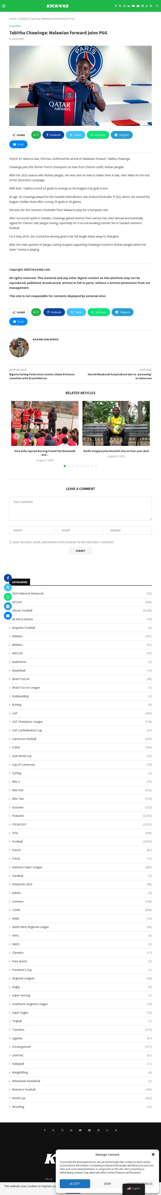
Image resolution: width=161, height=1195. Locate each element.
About (48, 1179)
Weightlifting (82, 1072)
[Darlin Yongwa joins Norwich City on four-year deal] (116, 423)
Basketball (82, 670)
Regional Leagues (82, 978)
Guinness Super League (82, 867)
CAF (82, 713)
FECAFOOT (82, 824)
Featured (82, 816)
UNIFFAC (82, 1055)
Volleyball (82, 1064)
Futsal (82, 858)
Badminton (82, 662)
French (82, 850)
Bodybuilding (82, 696)
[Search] (157, 6)
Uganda (82, 1038)
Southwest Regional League (82, 1004)
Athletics (82, 645)
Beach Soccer (82, 679)
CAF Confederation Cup (82, 730)
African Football (82, 610)
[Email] (138, 6)
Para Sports (82, 961)
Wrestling (82, 1107)
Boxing (82, 704)
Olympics (82, 952)
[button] (153, 1154)
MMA (82, 918)
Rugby (82, 987)
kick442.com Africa (46, 339)
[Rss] (151, 6)
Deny (107, 1184)
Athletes (82, 636)
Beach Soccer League (82, 687)
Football (82, 841)
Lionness (82, 901)
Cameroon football (82, 739)
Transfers (82, 1029)
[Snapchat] (142, 6)
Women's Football (82, 1089)
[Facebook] (116, 6)
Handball (82, 876)
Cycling (82, 773)
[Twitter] (120, 6)
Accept (75, 1184)
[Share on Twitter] (8, 587)
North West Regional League (82, 927)
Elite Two (82, 799)
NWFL (82, 944)
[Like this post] (37, 135)
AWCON (82, 653)
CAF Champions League (82, 721)
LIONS (82, 910)
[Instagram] (124, 6)
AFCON (82, 602)
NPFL (82, 935)
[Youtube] (133, 6)
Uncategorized (82, 1047)
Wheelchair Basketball (82, 1081)
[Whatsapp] (147, 6)
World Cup (82, 1098)
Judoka (82, 893)
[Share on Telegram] (8, 606)
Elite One (82, 790)
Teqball (82, 1021)
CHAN (82, 747)
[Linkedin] (129, 6)
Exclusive (82, 807)
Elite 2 (82, 781)
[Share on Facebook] (8, 578)
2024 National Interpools (82, 593)
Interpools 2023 (82, 884)
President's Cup (82, 970)
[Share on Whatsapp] (8, 597)
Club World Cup (82, 756)
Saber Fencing (82, 995)
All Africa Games (82, 619)
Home (12, 18)
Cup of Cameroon (82, 764)
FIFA (82, 833)
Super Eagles (82, 1012)
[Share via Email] (8, 616)
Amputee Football (82, 628)
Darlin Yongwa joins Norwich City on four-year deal (116, 451)
